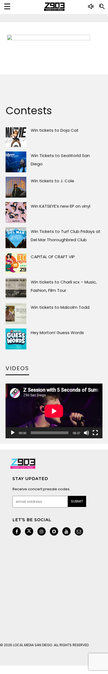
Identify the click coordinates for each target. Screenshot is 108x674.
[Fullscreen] (95, 433)
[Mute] (86, 433)
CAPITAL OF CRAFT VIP (53, 257)
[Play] (13, 433)
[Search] (102, 8)
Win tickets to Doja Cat (55, 130)
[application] (54, 411)
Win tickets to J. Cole (52, 181)
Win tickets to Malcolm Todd (60, 307)
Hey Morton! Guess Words (57, 332)
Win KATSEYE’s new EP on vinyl (60, 206)
